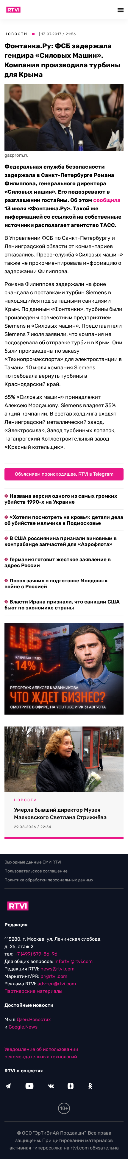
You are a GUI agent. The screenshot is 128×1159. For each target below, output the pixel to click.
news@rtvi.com (57, 969)
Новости (16, 34)
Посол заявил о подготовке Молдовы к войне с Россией (56, 583)
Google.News (23, 1027)
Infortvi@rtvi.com (73, 961)
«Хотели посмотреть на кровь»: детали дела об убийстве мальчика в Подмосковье (63, 520)
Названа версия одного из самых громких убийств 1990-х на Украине (60, 499)
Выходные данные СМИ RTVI (32, 862)
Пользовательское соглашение (36, 871)
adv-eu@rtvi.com (57, 984)
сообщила (107, 200)
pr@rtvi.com (53, 976)
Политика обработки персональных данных (48, 880)
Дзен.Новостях (34, 1019)
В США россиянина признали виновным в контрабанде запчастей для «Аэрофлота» (60, 541)
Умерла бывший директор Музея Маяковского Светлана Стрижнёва (60, 814)
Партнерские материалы (33, 991)
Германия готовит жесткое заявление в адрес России (57, 562)
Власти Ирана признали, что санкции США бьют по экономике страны (62, 605)
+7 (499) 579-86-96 (36, 954)
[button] (121, 9)
